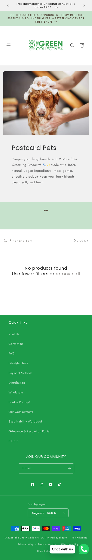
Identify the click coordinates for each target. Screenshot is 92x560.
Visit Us (14, 334)
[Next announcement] (84, 5)
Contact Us (16, 344)
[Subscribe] (69, 468)
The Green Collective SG (29, 537)
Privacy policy (26, 544)
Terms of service (47, 544)
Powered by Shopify (56, 537)
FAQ (12, 353)
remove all (68, 274)
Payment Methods (21, 373)
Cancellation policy (48, 551)
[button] (8, 45)
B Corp (14, 441)
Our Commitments (21, 412)
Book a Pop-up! (19, 402)
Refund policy (79, 537)
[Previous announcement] (8, 5)
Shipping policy (70, 544)
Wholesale (16, 392)
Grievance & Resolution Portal (29, 431)
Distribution (17, 383)
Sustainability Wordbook (26, 421)
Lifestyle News (18, 363)
